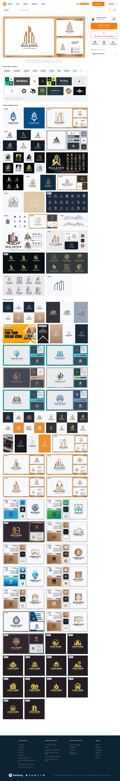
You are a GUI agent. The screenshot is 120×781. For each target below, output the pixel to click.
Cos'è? (103, 49)
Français (97, 755)
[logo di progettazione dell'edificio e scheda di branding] (67, 531)
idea (59, 71)
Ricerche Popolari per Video (51, 760)
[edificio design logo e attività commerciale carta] (67, 509)
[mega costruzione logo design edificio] (33, 443)
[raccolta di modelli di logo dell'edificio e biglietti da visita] (72, 182)
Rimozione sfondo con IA (25, 764)
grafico (51, 71)
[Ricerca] (110, 10)
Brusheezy (21, 745)
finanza (43, 71)
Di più (43, 4)
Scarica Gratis (104, 26)
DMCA (47, 747)
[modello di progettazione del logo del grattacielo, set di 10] (15, 221)
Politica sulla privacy (91, 775)
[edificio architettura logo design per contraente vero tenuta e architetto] (67, 312)
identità (66, 71)
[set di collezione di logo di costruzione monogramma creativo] (67, 202)
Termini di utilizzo (79, 775)
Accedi (111, 4)
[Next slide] (85, 71)
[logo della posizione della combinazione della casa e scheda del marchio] (23, 643)
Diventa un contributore (73, 753)
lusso (75, 71)
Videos (25, 4)
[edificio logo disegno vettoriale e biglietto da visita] (67, 140)
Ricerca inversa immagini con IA (27, 761)
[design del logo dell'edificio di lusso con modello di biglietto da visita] (67, 240)
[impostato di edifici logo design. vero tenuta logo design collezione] (24, 422)
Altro (96, 757)
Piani (77, 4)
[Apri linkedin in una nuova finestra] (32, 775)
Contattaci (72, 747)
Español (97, 747)
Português (98, 750)
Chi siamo (72, 750)
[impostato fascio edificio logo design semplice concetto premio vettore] (67, 162)
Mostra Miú (79, 91)
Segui (113, 19)
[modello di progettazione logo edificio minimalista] (24, 509)
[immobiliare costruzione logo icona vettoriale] (59, 285)
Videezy (20, 750)
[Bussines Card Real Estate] (43, 333)
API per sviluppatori (24, 758)
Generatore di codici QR (25, 767)
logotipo (7, 71)
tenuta (35, 71)
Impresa (20, 752)
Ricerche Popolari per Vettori (51, 753)
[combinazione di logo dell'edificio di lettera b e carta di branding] (24, 531)
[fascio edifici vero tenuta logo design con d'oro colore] (67, 422)
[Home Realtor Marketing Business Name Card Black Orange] (19, 333)
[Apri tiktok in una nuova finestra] (38, 775)
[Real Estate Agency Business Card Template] (8, 443)
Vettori (10, 4)
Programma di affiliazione (52, 750)
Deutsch (97, 752)
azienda (26, 71)
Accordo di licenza (50, 745)
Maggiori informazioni (98, 53)
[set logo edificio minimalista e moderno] (40, 182)
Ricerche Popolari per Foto (53, 757)
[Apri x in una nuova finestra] (40, 775)
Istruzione (21, 755)
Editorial (34, 4)
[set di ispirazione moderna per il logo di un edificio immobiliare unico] (24, 140)
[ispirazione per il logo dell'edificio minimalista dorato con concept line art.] (24, 263)
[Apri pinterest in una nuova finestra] (35, 775)
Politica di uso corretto (104, 775)
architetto (17, 71)
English (97, 745)
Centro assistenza (74, 745)
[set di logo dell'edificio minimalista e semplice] (24, 285)
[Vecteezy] (4, 4)
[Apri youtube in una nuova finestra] (43, 775)
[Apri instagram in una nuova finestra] (29, 775)
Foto (17, 4)
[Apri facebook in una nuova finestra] (26, 775)
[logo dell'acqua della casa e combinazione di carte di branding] (24, 621)
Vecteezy (21, 747)
